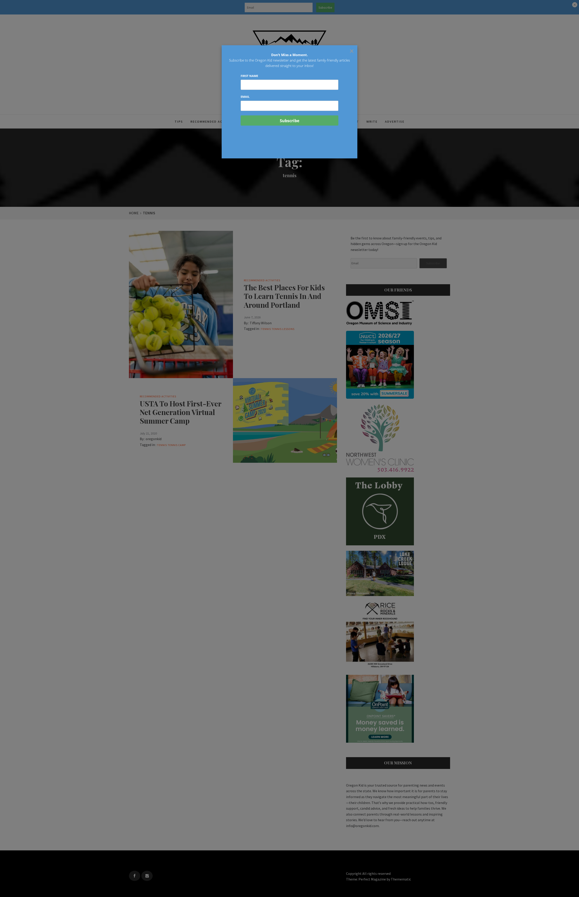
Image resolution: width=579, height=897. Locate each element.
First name (249, 76)
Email (245, 97)
